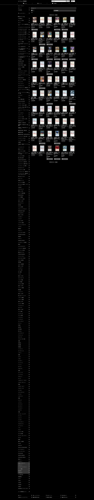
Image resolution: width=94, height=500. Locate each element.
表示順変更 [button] (56, 10)
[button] (69, 3)
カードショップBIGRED (22, 1)
